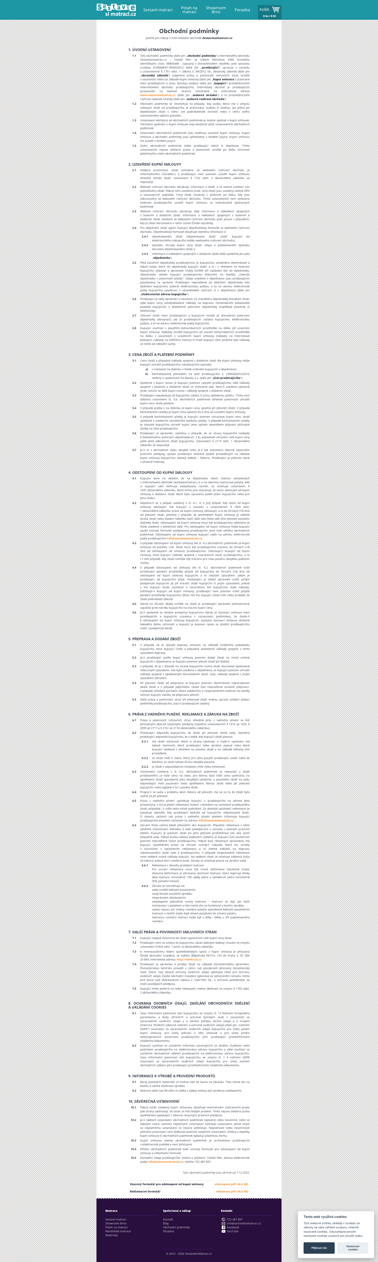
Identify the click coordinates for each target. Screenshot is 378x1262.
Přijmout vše (319, 1247)
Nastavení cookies (352, 1248)
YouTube (232, 1231)
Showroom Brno (216, 9)
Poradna (242, 9)
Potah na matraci (189, 9)
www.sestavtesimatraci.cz (158, 95)
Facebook (233, 1227)
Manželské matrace (118, 1231)
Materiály (111, 1235)
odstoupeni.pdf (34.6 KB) (231, 1184)
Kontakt (168, 1219)
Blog (166, 1223)
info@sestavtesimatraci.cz (184, 538)
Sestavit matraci (157, 9)
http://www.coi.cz (189, 959)
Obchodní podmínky (176, 1227)
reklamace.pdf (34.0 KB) (232, 1191)
